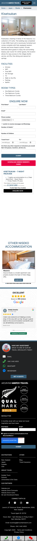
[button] (12, 34)
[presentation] (3, 26)
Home (3, 8)
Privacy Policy (19, 532)
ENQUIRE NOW (18, 191)
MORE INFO (18, 280)
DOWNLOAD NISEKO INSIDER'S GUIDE (18, 163)
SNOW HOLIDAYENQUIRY (26, 3)
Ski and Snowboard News (10, 495)
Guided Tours (5, 475)
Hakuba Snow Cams (8, 493)
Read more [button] (6, 325)
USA (2, 466)
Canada (4, 464)
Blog (20, 460)
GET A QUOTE (19, 376)
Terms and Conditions (24, 530)
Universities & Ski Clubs (9, 479)
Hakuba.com (5, 488)
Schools (4, 477)
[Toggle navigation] (34, 3)
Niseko (17, 8)
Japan (10, 8)
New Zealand (5, 460)
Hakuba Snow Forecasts (9, 490)
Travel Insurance (24, 462)
